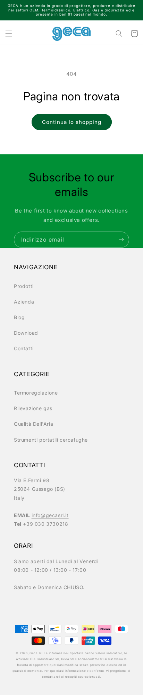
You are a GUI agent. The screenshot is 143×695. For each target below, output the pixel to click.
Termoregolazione (36, 393)
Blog (19, 317)
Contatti (24, 348)
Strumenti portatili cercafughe (51, 440)
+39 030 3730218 (45, 524)
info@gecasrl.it (50, 515)
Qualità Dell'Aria (33, 424)
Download (26, 333)
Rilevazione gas (33, 408)
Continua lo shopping (71, 122)
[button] (8, 33)
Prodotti (24, 286)
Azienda (24, 302)
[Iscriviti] (121, 240)
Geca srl (36, 653)
